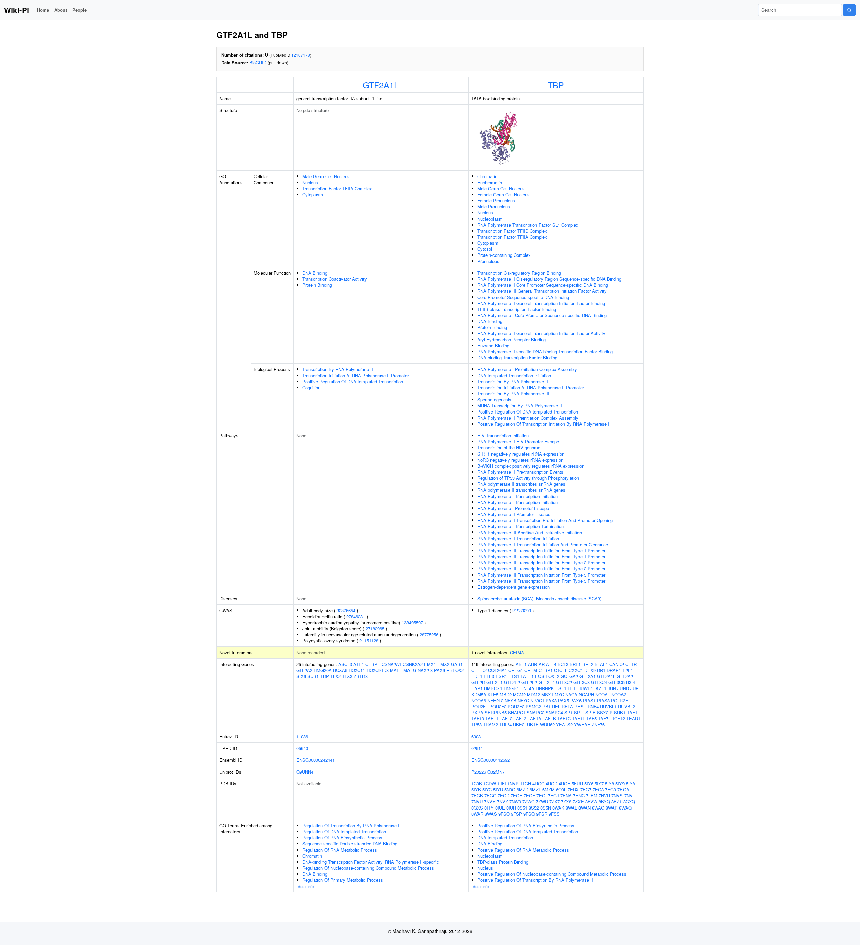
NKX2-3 (425, 670)
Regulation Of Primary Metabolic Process (342, 880)
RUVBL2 (626, 706)
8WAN (584, 807)
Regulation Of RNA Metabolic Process (339, 849)
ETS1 (513, 676)
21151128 (368, 640)
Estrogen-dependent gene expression (513, 587)
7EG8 (598, 789)
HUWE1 (585, 688)
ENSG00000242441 (315, 760)
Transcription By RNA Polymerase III (513, 393)
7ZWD (542, 801)
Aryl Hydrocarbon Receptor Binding (511, 339)
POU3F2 (516, 706)
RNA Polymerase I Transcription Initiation (517, 496)
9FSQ (529, 814)
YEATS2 (564, 724)
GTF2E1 (494, 682)
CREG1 (515, 670)
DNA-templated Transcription (505, 837)
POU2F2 (497, 706)
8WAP (612, 807)
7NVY (490, 801)
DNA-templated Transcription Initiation (514, 375)
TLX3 (347, 676)
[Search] (849, 10)
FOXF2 (552, 676)
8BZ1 (616, 801)
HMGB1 (511, 688)
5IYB (476, 789)
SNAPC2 (535, 712)
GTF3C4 (599, 682)
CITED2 (479, 670)
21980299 (521, 610)
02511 (477, 748)
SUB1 (313, 676)
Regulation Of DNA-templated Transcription (344, 831)
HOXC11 (357, 670)
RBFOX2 (455, 670)
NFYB (510, 700)
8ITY (489, 807)
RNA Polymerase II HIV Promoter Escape (518, 441)
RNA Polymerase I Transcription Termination (520, 526)
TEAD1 (633, 718)
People (79, 10)
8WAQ (625, 807)
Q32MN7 (496, 772)
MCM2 (519, 694)
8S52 (534, 807)
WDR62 (547, 724)
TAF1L (578, 718)
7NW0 (515, 801)
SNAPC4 (554, 712)
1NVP (513, 783)
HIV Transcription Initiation (503, 435)
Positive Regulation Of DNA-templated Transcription (352, 381)
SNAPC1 (516, 712)
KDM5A (478, 694)
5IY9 (620, 783)
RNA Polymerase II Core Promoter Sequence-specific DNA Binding (542, 285)
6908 (476, 736)
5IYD (498, 789)
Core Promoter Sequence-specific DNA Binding (523, 297)
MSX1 (547, 694)
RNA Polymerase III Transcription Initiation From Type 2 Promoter (541, 562)
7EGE (516, 795)
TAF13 (520, 718)
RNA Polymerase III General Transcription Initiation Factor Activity (542, 291)
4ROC (538, 783)
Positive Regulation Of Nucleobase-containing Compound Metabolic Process (551, 874)
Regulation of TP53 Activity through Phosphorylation (528, 478)
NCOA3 (618, 694)
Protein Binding (317, 285)
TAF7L (604, 718)
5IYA (630, 783)
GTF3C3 (581, 682)
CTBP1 (546, 670)
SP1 (568, 712)
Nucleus (310, 182)
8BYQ (604, 801)
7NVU (477, 801)
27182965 (375, 628)
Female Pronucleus (496, 200)
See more (306, 886)
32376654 (346, 610)
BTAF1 (601, 664)
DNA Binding (314, 273)
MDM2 (533, 694)
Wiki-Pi (16, 10)
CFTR (631, 664)
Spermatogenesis (494, 399)
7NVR (604, 795)
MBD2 (506, 694)
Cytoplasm (312, 194)
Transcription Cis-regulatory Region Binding (519, 273)
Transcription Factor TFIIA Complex (337, 188)
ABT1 (521, 664)
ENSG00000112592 (490, 760)
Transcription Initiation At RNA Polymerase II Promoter (355, 375)
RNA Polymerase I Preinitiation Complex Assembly (527, 369)
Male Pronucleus (493, 206)
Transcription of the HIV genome (508, 447)
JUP (634, 688)
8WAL (571, 807)
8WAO (598, 807)
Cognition (311, 387)
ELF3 (489, 676)
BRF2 (587, 664)
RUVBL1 (608, 706)
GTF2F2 (529, 682)
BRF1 (575, 664)
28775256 (429, 634)
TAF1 (632, 712)
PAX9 (439, 670)
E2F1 (627, 670)
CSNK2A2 (413, 664)
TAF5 (591, 718)
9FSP (516, 814)
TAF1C (564, 718)
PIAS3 (603, 700)
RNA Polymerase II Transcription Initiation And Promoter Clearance (542, 544)
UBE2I (519, 724)
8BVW (591, 801)
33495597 (413, 622)
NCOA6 (478, 700)
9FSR (541, 814)
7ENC (579, 795)
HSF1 (560, 688)
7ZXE (578, 801)
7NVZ (502, 801)
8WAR (477, 814)
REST (580, 706)
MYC (559, 694)
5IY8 (609, 783)
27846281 (355, 616)
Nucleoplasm (490, 218)
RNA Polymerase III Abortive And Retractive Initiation (529, 532)
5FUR (577, 783)
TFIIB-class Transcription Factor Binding (516, 309)
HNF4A (527, 688)
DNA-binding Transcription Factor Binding (517, 357)
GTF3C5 (616, 682)
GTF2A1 (587, 676)
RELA (567, 706)
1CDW (489, 783)
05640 (302, 748)
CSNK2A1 (391, 664)
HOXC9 (374, 670)
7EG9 (610, 789)
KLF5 (493, 694)
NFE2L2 (495, 700)
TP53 (476, 724)
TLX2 (335, 676)
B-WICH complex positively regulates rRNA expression (530, 466)
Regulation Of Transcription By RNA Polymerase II (351, 825)
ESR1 (501, 676)
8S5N (545, 807)
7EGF (529, 795)
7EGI (541, 795)
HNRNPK (545, 688)
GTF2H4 (547, 682)
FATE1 (527, 676)
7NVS (617, 795)
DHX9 (590, 670)
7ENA (566, 795)
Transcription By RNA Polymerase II (337, 369)
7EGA (623, 789)
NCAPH (586, 694)
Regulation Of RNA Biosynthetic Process (342, 837)
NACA (571, 694)
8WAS (491, 814)
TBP (556, 85)
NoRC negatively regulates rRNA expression (520, 460)
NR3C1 (537, 700)
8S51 (522, 807)
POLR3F (619, 700)
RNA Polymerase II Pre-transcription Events (520, 472)
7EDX (573, 789)
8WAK (558, 807)
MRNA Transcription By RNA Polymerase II (519, 405)
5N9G (509, 789)
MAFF (396, 670)
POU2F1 (479, 706)
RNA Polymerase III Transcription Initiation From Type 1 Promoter (541, 550)
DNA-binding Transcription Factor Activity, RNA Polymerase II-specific (370, 862)
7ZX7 (554, 801)
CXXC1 (576, 670)
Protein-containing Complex (504, 255)
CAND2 (616, 664)
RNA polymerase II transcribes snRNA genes (521, 484)
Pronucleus (488, 261)
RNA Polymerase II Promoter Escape (513, 514)
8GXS (477, 807)
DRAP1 (614, 670)
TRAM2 (490, 724)
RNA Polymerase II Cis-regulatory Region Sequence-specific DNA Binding (549, 279)
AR (542, 664)
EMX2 (443, 664)
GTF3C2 (564, 682)
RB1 (546, 706)
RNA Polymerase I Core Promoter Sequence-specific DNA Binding (542, 315)
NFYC (523, 700)
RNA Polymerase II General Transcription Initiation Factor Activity (541, 333)
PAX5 (563, 700)
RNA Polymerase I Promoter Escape (513, 508)
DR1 (601, 670)
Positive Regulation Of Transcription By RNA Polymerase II (535, 880)
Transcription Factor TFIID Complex (512, 231)
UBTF (533, 724)
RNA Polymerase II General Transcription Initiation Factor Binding (541, 303)
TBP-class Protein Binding (502, 862)
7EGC (490, 795)
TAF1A (534, 718)
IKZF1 (600, 688)
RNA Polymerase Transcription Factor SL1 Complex (527, 225)
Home (43, 10)
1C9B (476, 783)
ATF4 (358, 664)
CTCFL (560, 670)
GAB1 (457, 664)
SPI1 (579, 712)
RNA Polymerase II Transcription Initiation (518, 538)
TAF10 (477, 718)
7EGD (503, 795)
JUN (612, 688)
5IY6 (588, 783)
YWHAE (582, 724)
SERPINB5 (496, 712)
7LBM (591, 795)
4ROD (551, 783)
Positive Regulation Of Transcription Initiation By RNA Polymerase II (544, 424)
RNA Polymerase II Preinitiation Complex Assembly (527, 418)
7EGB (477, 795)
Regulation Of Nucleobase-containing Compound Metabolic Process (368, 868)
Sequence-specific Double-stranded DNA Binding (349, 843)
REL (556, 706)
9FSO (504, 814)
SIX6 (301, 676)
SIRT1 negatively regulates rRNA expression (520, 453)
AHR (532, 664)
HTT (572, 688)
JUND (623, 688)
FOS (539, 676)
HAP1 (477, 688)
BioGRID (257, 62)
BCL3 (563, 664)
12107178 (300, 55)
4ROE (564, 783)
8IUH (511, 807)
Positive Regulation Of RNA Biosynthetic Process (525, 825)
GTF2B (478, 682)
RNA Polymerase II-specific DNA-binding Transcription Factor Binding (545, 351)
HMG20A (323, 670)
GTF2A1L (381, 85)
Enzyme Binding (493, 345)
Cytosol (484, 249)
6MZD (522, 789)
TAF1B (549, 718)
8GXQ (629, 801)
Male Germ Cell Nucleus (326, 176)
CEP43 (517, 652)
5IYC (487, 789)
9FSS (554, 814)
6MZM (548, 789)
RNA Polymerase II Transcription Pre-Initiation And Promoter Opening (545, 520)
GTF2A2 (304, 670)
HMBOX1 (493, 688)
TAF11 (491, 718)
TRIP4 (505, 724)
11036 (302, 736)
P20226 (478, 772)
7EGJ (553, 795)
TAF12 (506, 718)
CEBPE (372, 664)
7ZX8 (566, 801)
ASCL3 (345, 664)
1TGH (525, 783)
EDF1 (476, 676)
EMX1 (430, 664)
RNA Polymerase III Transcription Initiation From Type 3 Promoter (541, 575)
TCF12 (618, 718)
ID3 (385, 670)
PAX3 (551, 700)
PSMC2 (533, 706)
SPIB (590, 712)
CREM (530, 670)
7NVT (629, 795)
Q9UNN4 (304, 772)
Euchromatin (489, 182)
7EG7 (585, 789)
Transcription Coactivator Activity (334, 279)
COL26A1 (497, 670)
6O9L (561, 789)
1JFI (501, 783)
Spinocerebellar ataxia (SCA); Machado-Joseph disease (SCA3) (539, 598)
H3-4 (630, 682)
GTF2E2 (512, 682)
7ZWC (528, 801)
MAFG (409, 670)
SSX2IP (605, 712)
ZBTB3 (361, 676)
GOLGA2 (569, 676)
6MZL (535, 789)
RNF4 (593, 706)
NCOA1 (602, 694)
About (60, 10)
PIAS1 (589, 700)
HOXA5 (340, 670)
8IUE (500, 807)
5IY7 (599, 783)
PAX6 (576, 700)
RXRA (477, 712)
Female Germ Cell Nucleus (503, 194)
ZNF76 (598, 724)
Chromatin (487, 176)
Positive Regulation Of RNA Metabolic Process (523, 849)
